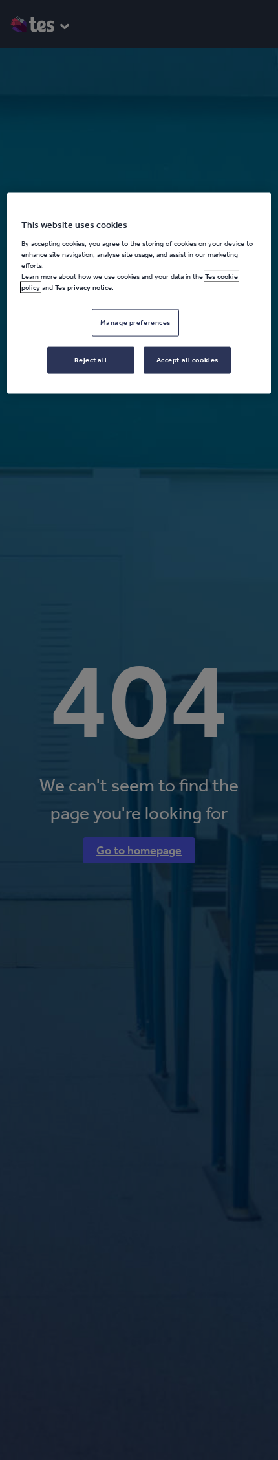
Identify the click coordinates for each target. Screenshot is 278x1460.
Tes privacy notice (83, 287)
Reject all (90, 359)
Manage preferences (135, 322)
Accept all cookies (187, 359)
